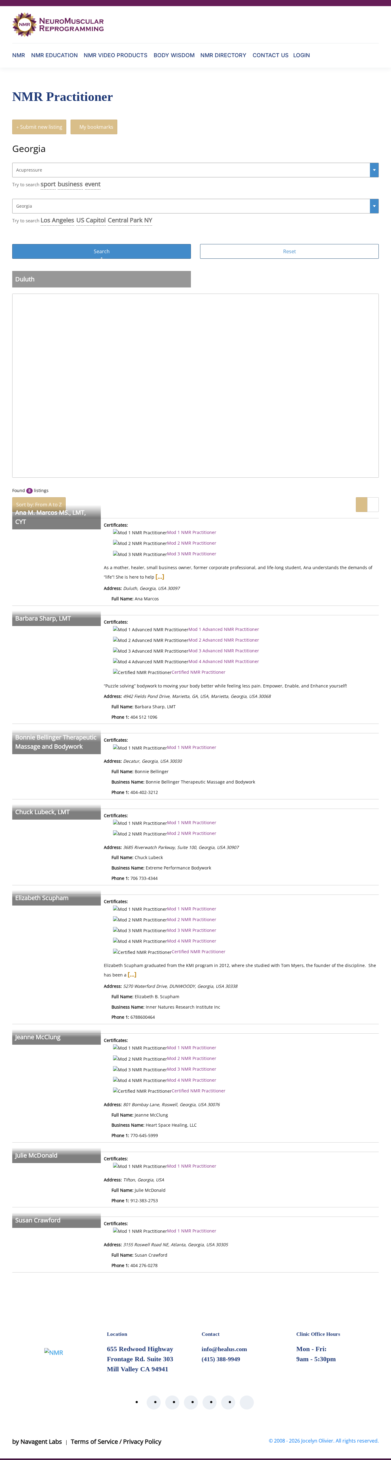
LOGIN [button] (301, 55)
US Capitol (91, 220)
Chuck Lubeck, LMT (42, 812)
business (70, 184)
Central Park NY (130, 220)
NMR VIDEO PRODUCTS (116, 55)
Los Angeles (57, 220)
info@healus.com (224, 1349)
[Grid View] (373, 504)
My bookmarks (95, 127)
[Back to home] (58, 24)
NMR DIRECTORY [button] (223, 55)
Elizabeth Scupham (42, 898)
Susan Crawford (37, 1220)
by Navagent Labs (37, 1441)
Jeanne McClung (37, 1037)
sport (48, 184)
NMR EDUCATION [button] (54, 55)
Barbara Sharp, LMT (43, 618)
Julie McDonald (36, 1155)
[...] (159, 576)
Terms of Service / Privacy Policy (116, 1441)
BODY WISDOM (174, 55)
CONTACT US (271, 55)
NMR (18, 55)
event (92, 184)
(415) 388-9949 (221, 1359)
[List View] (361, 504)
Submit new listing (40, 127)
